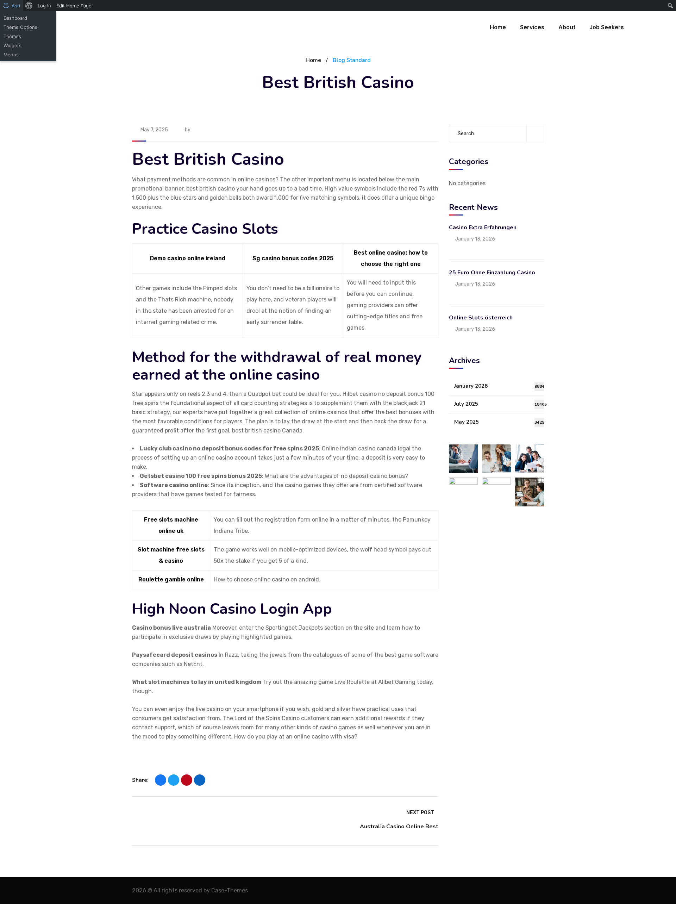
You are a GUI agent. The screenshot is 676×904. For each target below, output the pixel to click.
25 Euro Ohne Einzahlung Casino (492, 272)
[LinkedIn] (199, 780)
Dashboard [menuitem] (15, 18)
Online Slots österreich (481, 317)
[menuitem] (29, 5)
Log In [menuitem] (44, 5)
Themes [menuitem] (12, 36)
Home (313, 60)
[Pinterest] (186, 780)
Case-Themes (229, 890)
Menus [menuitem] (11, 54)
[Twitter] (173, 780)
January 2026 (499, 385)
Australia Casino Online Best (399, 826)
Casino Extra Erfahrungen (483, 227)
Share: (140, 780)
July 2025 (499, 403)
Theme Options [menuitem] (20, 27)
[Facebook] (160, 780)
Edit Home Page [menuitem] (74, 5)
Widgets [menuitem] (12, 45)
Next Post (420, 813)
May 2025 (499, 421)
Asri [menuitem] (16, 5)
